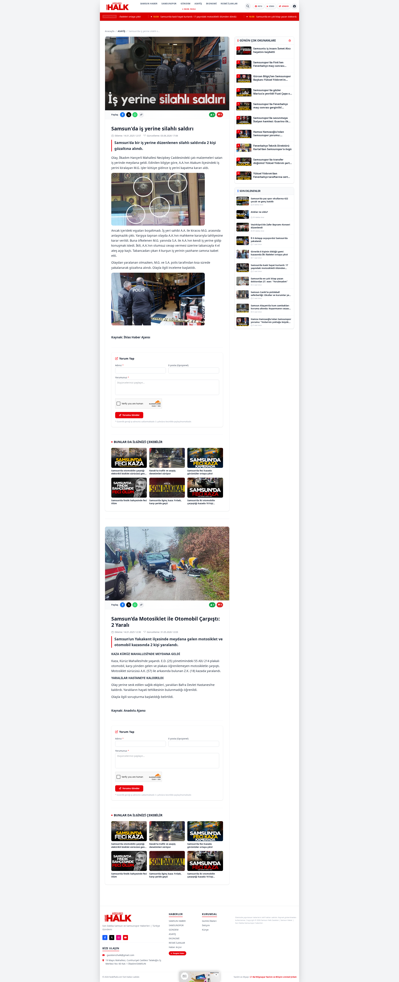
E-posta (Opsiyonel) (178, 365)
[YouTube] (125, 937)
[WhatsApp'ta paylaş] (134, 114)
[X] (111, 937)
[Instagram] (118, 937)
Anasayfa (109, 31)
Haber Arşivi (175, 947)
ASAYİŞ (198, 3)
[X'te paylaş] (128, 114)
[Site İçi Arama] (248, 6)
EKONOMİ (211, 3)
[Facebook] (104, 937)
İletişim (206, 925)
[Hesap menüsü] (294, 6)
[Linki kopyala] (141, 114)
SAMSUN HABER (149, 3)
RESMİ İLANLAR (229, 3)
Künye (205, 929)
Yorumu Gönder (130, 415)
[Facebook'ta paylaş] (122, 114)
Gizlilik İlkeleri (209, 920)
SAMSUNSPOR (169, 3)
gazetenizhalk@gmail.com (120, 955)
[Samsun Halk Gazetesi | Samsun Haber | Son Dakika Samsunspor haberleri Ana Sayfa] (117, 6)
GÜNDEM (185, 3)
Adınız (119, 365)
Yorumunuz (122, 377)
